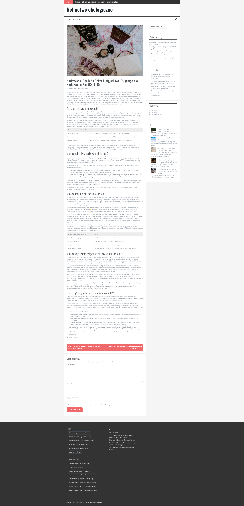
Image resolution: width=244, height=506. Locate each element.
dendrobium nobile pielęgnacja (78, 444)
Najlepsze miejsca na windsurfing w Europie (122, 440)
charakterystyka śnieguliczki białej (79, 433)
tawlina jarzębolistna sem (88, 482)
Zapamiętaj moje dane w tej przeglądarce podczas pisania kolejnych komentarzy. (94, 405)
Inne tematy (154, 110)
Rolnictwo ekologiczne (90, 9)
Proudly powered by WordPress (74, 502)
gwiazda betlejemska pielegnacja (79, 456)
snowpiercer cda (74, 482)
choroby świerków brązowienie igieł (79, 437)
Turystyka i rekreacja (73, 337)
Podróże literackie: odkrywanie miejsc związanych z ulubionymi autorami (167, 171)
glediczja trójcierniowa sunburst (78, 448)
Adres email (71, 391)
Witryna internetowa (73, 398)
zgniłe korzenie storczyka (87, 486)
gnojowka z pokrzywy (75, 452)
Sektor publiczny (156, 95)
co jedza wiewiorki (87, 440)
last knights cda (73, 459)
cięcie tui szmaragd (74, 440)
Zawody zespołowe (163, 129)
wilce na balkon (73, 486)
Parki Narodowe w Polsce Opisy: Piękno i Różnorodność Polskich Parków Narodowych (163, 76)
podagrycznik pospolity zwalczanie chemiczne (83, 475)
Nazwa (69, 384)
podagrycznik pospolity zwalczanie (79, 471)
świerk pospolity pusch (90, 490)
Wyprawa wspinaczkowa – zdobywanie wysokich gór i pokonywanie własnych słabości (167, 160)
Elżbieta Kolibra (83, 88)
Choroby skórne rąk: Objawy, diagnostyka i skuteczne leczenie (94, 2)
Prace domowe (113, 432)
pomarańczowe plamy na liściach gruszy (81, 478)
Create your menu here (74, 19)
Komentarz (71, 364)
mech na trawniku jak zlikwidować (79, 463)
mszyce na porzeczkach (76, 467)
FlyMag (92, 502)
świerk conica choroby (75, 490)
